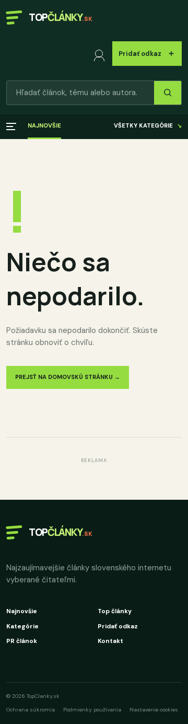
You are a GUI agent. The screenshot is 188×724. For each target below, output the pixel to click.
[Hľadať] (167, 93)
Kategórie (22, 626)
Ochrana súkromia (30, 709)
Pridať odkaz (147, 53)
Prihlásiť (101, 54)
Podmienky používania (92, 709)
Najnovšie (44, 125)
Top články (115, 611)
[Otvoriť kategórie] (11, 126)
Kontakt (110, 641)
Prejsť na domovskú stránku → (67, 377)
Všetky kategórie (148, 125)
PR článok (21, 641)
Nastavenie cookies (154, 709)
